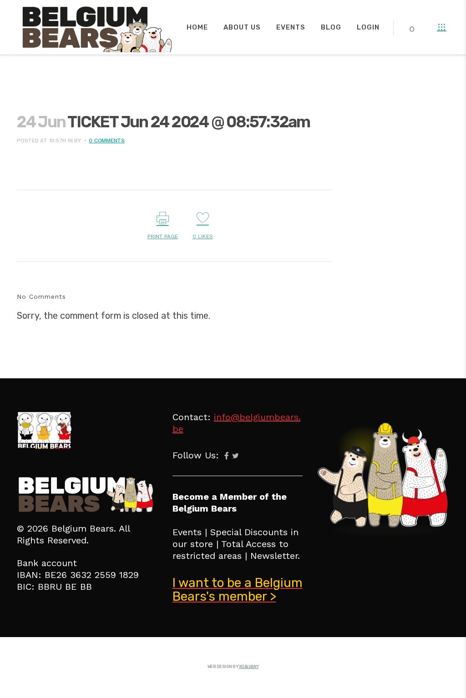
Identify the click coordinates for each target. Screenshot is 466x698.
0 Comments (107, 140)
